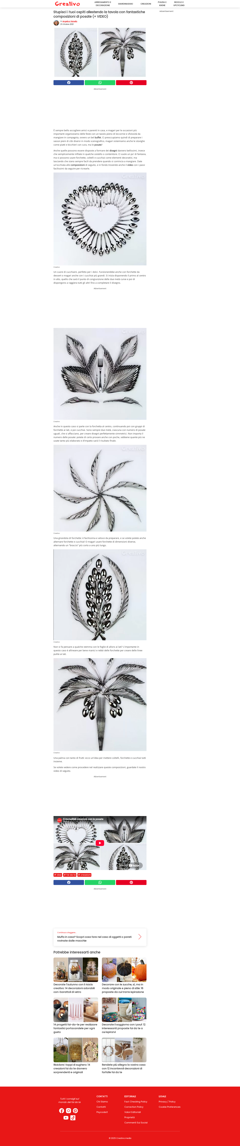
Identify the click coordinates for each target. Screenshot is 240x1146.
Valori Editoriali (132, 1112)
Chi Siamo (102, 1101)
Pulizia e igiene (162, 4)
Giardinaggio (125, 3)
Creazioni (146, 3)
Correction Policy (133, 1106)
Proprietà (129, 1117)
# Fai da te (70, 874)
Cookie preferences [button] (169, 1106)
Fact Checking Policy (135, 1101)
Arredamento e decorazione (102, 4)
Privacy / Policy (167, 1101)
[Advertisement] (100, 107)
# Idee (58, 874)
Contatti (101, 1106)
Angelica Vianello (69, 21)
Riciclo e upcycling (178, 4)
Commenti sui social (136, 1122)
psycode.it (102, 1112)
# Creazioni (84, 874)
